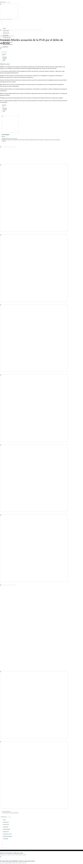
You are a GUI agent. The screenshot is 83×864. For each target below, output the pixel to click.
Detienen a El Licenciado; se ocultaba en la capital (11, 853)
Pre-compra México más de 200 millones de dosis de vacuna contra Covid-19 (17, 861)
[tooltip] (4, 54)
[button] (9, 2)
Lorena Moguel (4, 51)
